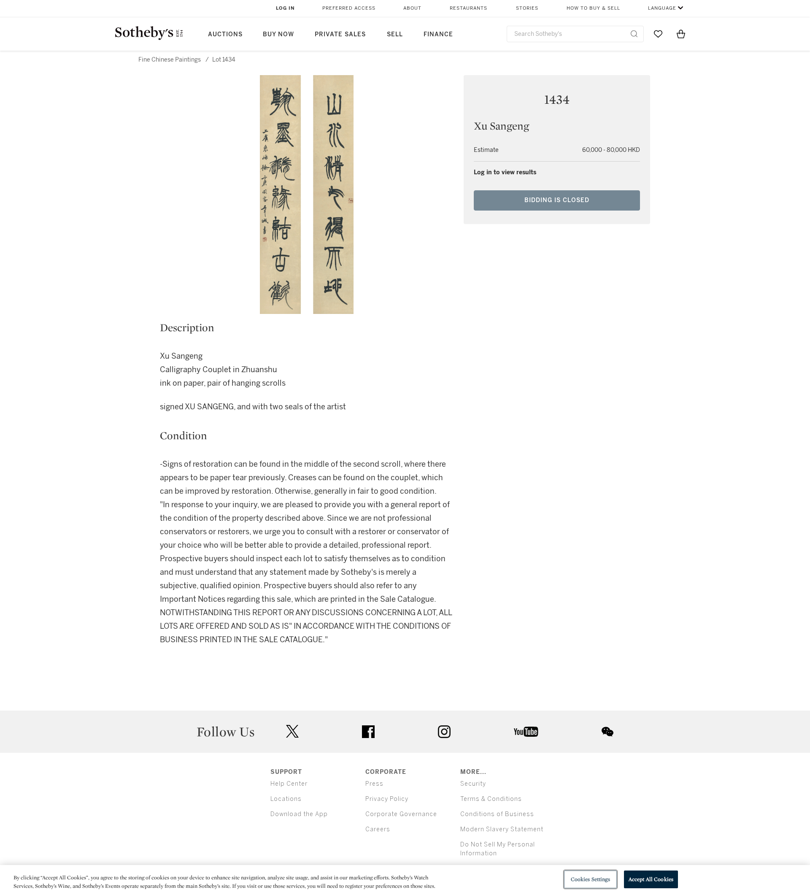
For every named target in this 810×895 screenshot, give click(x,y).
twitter (292, 731)
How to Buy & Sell (593, 8)
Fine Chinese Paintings (169, 59)
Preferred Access (348, 8)
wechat (607, 732)
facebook (368, 731)
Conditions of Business (497, 814)
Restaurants (468, 8)
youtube (526, 732)
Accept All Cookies (651, 879)
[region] (405, 880)
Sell (395, 34)
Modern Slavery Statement (501, 829)
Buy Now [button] (278, 34)
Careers (377, 829)
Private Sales (340, 34)
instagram (444, 731)
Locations (286, 799)
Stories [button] (527, 8)
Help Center (289, 783)
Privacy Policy (386, 799)
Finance (438, 34)
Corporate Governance (401, 814)
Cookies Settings (590, 879)
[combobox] (575, 34)
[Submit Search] (634, 33)
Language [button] (662, 8)
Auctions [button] (225, 34)
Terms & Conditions (491, 799)
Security (473, 783)
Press (374, 783)
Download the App (299, 814)
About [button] (412, 8)
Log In (285, 8)
